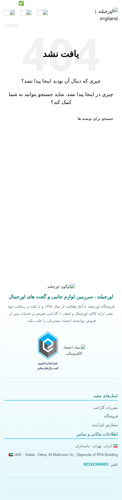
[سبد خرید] (9, 15)
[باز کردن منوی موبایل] (42, 15)
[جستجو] (26, 15)
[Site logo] (98, 14)
